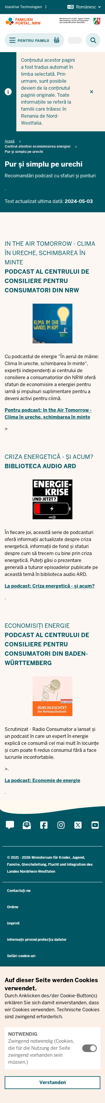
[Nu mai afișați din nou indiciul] (91, 92)
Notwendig (22, 1034)
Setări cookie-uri (21, 956)
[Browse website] (90, 40)
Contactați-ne (19, 890)
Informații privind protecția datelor (36, 939)
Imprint (13, 923)
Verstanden (52, 1082)
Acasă (10, 141)
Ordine (12, 907)
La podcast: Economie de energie (42, 780)
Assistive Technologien (23, 7)
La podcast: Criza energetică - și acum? (50, 586)
